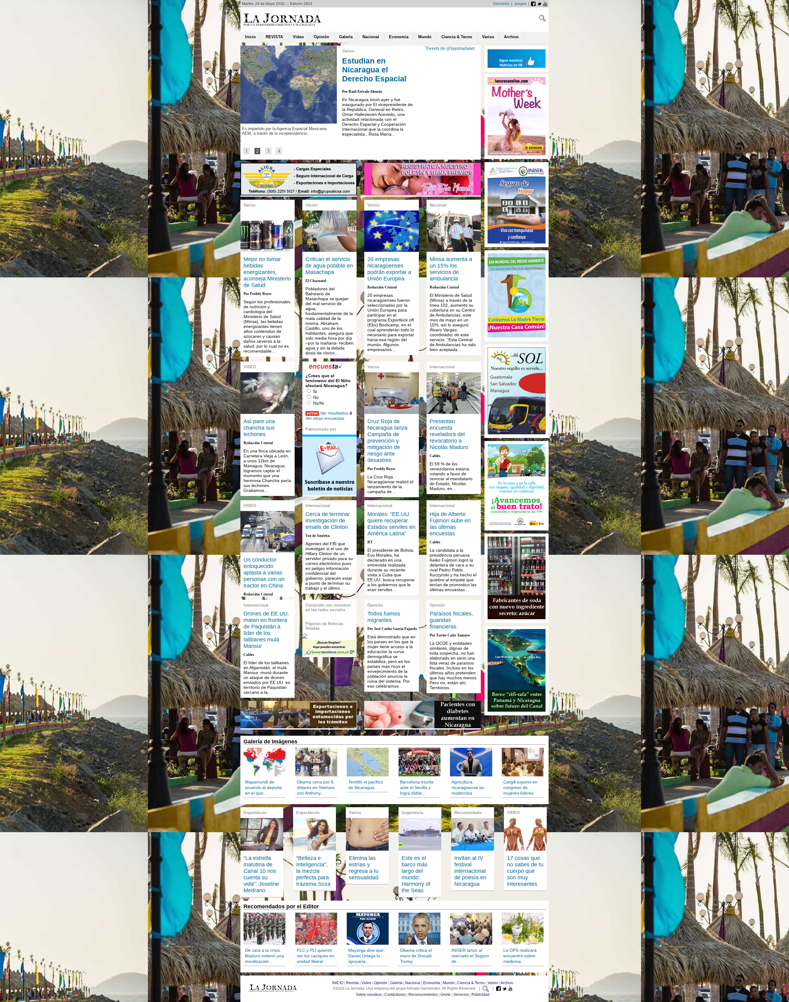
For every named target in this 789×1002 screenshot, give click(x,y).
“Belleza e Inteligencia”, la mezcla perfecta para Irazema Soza (313, 871)
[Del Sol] (517, 336)
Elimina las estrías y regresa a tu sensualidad (363, 868)
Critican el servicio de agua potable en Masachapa (329, 265)
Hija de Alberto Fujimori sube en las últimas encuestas (450, 524)
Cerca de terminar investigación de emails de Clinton (327, 520)
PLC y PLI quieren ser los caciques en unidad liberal (315, 956)
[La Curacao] (517, 154)
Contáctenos (395, 994)
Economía (431, 983)
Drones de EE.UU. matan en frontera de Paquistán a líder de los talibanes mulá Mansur (266, 630)
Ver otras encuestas (324, 418)
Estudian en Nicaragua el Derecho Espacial (374, 69)
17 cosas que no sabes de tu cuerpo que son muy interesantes (525, 871)
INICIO (337, 983)
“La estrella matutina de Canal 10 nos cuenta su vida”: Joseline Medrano (261, 874)
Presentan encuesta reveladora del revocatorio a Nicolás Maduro (449, 434)
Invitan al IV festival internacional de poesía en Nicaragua (470, 871)
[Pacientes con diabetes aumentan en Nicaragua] (423, 726)
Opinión (380, 983)
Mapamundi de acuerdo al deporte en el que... (263, 787)
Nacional (412, 983)
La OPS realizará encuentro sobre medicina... (520, 956)
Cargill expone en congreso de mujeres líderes (520, 787)
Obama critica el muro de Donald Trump (416, 956)
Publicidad (480, 994)
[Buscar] (542, 19)
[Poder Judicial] (517, 525)
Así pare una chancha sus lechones (259, 427)
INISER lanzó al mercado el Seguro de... (470, 956)
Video (366, 983)
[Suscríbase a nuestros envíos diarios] (329, 493)
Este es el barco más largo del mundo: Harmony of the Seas (416, 874)
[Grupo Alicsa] (298, 193)
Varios (493, 983)
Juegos (520, 4)
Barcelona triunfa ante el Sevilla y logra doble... (416, 787)
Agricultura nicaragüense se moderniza (468, 787)
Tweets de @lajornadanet (450, 48)
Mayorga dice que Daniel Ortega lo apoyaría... (365, 956)
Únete (445, 994)
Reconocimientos (423, 994)
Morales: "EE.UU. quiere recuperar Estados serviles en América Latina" (391, 524)
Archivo (507, 983)
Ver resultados (334, 413)
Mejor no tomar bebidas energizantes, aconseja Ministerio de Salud (267, 272)
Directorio (501, 4)
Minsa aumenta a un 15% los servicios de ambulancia (451, 269)
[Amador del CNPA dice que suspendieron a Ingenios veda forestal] (422, 193)
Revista (352, 983)
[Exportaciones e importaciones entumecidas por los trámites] (298, 726)
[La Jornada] (282, 25)
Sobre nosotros (369, 994)
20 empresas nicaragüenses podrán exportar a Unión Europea (389, 269)
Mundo (449, 983)
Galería (396, 983)
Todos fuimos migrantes (383, 617)
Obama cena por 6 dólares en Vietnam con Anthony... (316, 787)
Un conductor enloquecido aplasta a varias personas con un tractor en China (263, 573)
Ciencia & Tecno (471, 983)
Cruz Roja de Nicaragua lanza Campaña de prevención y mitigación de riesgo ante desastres (387, 440)
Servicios (461, 994)
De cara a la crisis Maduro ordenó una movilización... (264, 956)
